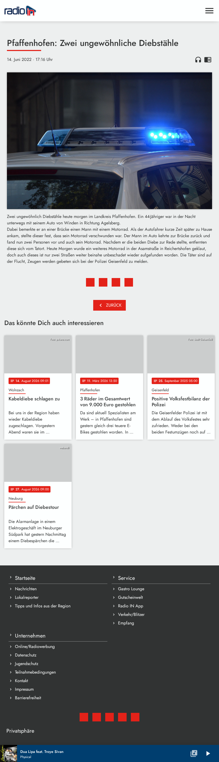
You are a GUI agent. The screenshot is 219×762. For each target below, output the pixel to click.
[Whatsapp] (122, 717)
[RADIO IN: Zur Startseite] (103, 10)
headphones (198, 59)
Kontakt (21, 681)
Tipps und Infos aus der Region (43, 606)
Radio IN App (130, 606)
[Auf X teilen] (103, 282)
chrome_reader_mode (208, 59)
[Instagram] (109, 717)
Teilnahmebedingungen (35, 672)
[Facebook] (96, 717)
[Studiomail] (84, 717)
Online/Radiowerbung (35, 646)
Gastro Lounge (131, 589)
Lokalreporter (26, 597)
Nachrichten (26, 589)
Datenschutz (25, 655)
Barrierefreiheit (28, 698)
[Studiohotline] (135, 717)
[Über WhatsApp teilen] (116, 282)
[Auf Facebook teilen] (90, 282)
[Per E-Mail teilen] (128, 282)
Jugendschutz (26, 664)
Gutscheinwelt (130, 597)
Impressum (24, 689)
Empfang (126, 623)
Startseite (25, 578)
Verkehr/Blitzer (131, 614)
